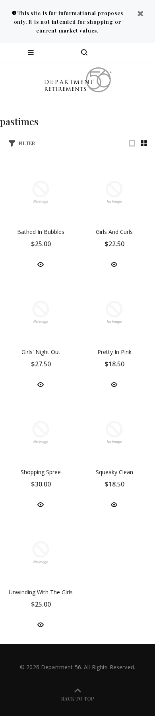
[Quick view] (41, 263)
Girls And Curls (114, 231)
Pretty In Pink (114, 352)
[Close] (140, 14)
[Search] (84, 52)
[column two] (144, 143)
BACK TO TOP (77, 698)
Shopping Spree (41, 472)
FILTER (27, 143)
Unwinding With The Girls (41, 592)
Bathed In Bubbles (40, 231)
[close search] (142, 52)
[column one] (132, 143)
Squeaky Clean (114, 472)
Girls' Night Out (40, 352)
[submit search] (116, 52)
